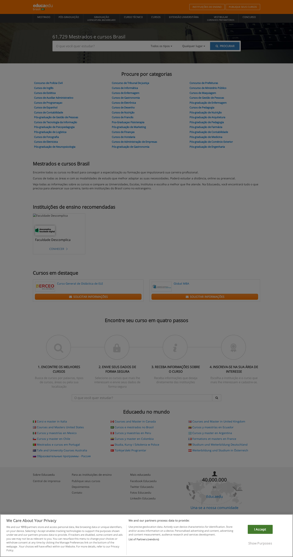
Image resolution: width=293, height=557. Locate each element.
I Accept (260, 529)
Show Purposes (260, 543)
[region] (146, 535)
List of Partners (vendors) (144, 539)
